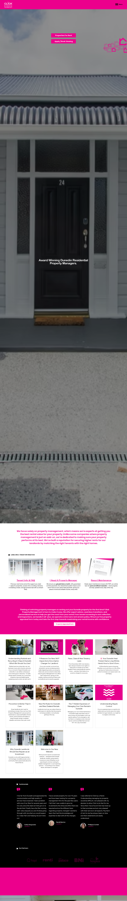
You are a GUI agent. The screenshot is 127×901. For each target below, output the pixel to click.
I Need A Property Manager (63, 580)
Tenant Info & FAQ (26, 580)
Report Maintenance (101, 580)
